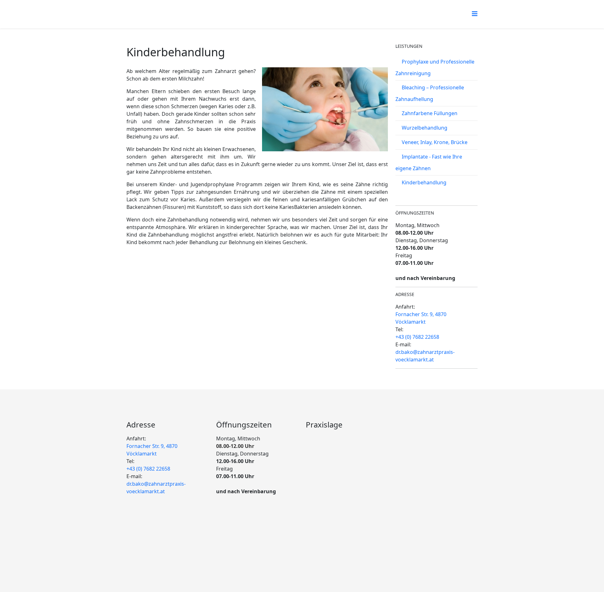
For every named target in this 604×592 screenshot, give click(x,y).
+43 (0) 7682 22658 (417, 336)
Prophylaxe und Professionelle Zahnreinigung (434, 67)
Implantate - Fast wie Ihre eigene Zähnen (428, 162)
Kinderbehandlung (424, 182)
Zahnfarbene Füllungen (429, 113)
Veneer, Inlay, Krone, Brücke (434, 142)
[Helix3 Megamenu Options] (475, 13)
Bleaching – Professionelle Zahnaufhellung (429, 93)
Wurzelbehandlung (424, 127)
